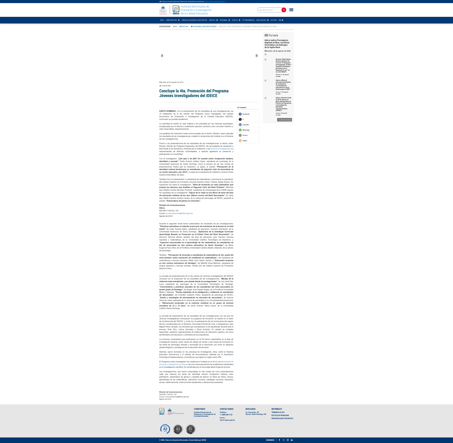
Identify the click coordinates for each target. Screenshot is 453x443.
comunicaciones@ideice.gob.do (179, 213)
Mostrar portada (285, 120)
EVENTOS (235, 20)
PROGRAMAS (223, 20)
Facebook (279, 440)
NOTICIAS (274, 20)
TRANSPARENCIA (249, 20)
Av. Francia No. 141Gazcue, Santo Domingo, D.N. (256, 413)
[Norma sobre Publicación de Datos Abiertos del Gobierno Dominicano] (178, 429)
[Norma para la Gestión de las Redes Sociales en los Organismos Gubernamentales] (191, 429)
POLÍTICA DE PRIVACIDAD (280, 415)
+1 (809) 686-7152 (226, 415)
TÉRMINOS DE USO (278, 412)
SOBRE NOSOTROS (171, 20)
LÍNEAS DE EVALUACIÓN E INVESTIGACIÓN (194, 20)
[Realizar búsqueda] (283, 10)
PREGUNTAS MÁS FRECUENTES (282, 418)
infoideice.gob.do (227, 420)
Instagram (288, 440)
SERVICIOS (212, 20)
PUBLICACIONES (261, 20)
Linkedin (292, 440)
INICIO (162, 20)
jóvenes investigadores (220, 148)
